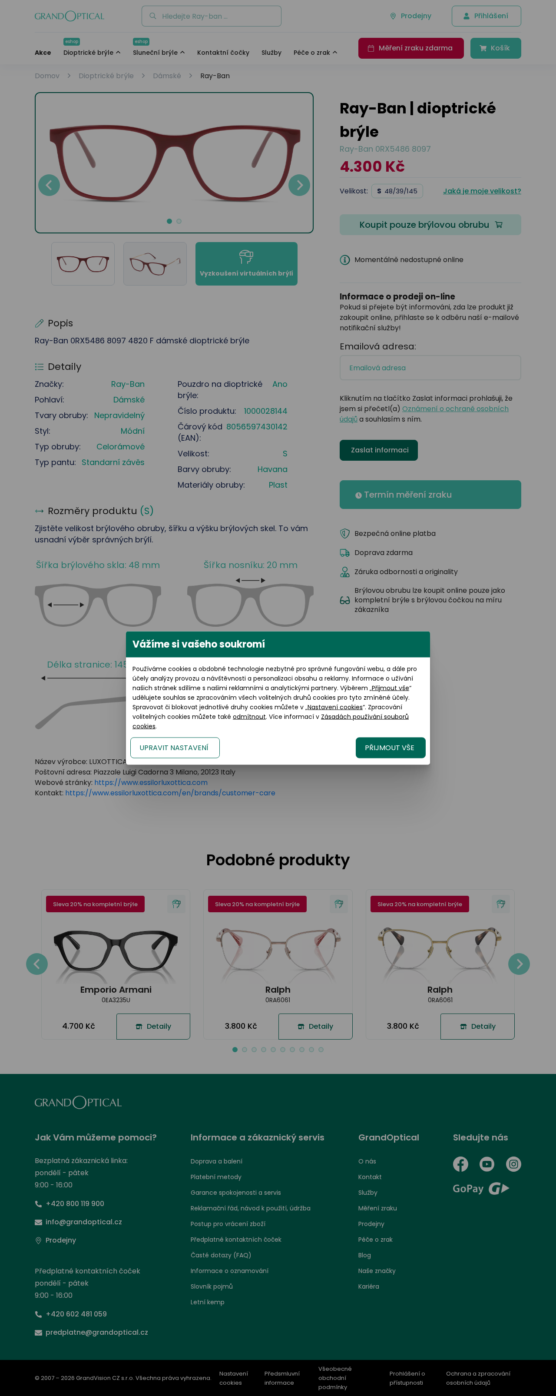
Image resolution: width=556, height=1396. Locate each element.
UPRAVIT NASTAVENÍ (173, 748)
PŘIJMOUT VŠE (389, 748)
